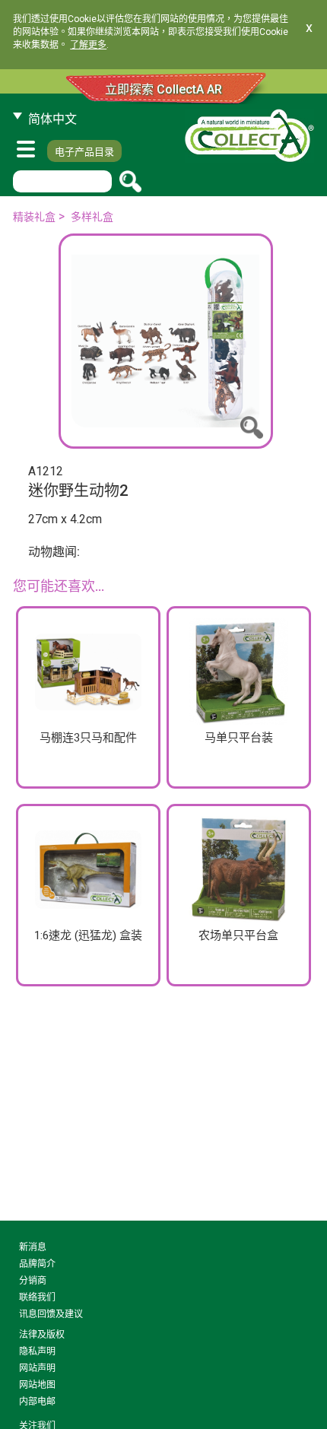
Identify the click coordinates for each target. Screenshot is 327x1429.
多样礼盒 (92, 217)
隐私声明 (37, 1351)
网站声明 (37, 1368)
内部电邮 (37, 1401)
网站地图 (37, 1385)
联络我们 (37, 1297)
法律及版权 (42, 1334)
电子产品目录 (84, 151)
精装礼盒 (34, 217)
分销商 (32, 1280)
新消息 (32, 1247)
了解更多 (88, 45)
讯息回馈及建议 (51, 1314)
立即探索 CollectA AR (163, 89)
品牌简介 (37, 1264)
